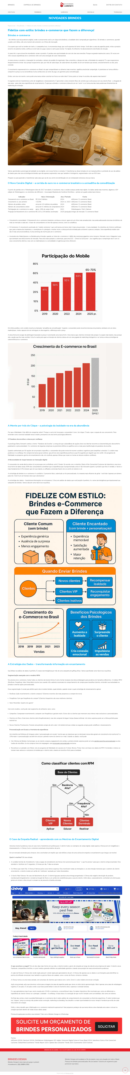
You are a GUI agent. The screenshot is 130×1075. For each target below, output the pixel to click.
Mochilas (90, 12)
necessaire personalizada (61, 743)
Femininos (37, 12)
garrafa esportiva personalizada (104, 741)
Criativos (11, 12)
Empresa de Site (69, 1073)
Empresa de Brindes (32, 5)
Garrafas (64, 12)
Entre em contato (114, 5)
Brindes (11, 5)
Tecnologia (118, 12)
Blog (95, 5)
